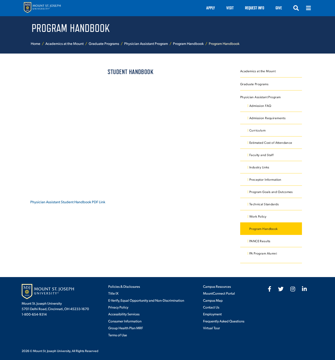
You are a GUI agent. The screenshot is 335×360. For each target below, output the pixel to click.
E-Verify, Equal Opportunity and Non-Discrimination (146, 300)
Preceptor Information (265, 179)
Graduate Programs (104, 43)
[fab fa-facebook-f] (269, 289)
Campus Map (213, 300)
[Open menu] (308, 8)
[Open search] (296, 8)
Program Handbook (188, 43)
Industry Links (259, 167)
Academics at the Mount (64, 43)
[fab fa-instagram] (292, 289)
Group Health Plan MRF (125, 328)
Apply (210, 7)
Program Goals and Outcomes (271, 192)
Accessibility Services (123, 314)
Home (35, 43)
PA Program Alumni (263, 253)
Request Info (254, 7)
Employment (212, 314)
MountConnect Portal (219, 293)
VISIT (230, 7)
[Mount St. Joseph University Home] (42, 8)
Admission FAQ (260, 106)
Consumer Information (125, 321)
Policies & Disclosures (124, 286)
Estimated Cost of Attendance (270, 142)
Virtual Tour (211, 328)
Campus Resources (217, 286)
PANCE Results (259, 241)
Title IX (113, 293)
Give (279, 7)
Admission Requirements (267, 118)
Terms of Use (117, 335)
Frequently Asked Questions (223, 321)
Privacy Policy (118, 307)
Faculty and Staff (261, 155)
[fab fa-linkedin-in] (304, 289)
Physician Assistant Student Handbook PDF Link (67, 201)
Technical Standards (264, 204)
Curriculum (257, 130)
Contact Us (211, 307)
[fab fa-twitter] (280, 289)
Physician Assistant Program (146, 43)
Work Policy (258, 216)
